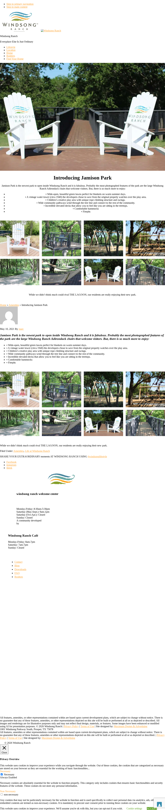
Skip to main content (16, 6)
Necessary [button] (5, 771)
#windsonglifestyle (97, 456)
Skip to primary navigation (20, 4)
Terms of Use (87, 726)
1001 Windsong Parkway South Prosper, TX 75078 (32, 501)
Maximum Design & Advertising (130, 726)
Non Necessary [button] (8, 791)
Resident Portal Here (18, 526)
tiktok (9, 467)
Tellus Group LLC (29, 523)
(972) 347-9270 (24, 506)
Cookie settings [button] (134, 808)
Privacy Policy (71, 726)
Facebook (11, 462)
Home (3, 305)
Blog (17, 565)
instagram (11, 465)
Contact (18, 562)
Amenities (14, 305)
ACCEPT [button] (152, 808)
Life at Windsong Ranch (37, 451)
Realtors (19, 576)
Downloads (20, 569)
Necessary (9, 774)
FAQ (17, 573)
